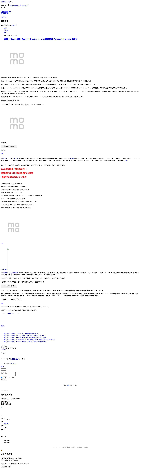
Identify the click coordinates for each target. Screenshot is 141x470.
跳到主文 (3, 17)
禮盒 (126, 160)
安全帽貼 (10, 313)
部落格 (6, 30)
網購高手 (6, 12)
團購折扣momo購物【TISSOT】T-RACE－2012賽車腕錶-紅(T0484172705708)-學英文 (40, 39)
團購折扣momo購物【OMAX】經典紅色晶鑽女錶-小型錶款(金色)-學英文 (25, 335)
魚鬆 (2, 153)
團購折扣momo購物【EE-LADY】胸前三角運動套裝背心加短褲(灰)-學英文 (25, 341)
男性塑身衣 (4, 269)
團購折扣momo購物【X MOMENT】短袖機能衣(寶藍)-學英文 (21, 333)
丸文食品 (16, 158)
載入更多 (3, 369)
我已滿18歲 (4, 466)
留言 (17, 359)
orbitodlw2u (4, 349)
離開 (9, 466)
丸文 (9, 158)
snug (2, 243)
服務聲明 (86, 447)
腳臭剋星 (15, 273)
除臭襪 (5, 273)
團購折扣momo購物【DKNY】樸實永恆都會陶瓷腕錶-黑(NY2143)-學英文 (25, 337)
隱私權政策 (79, 447)
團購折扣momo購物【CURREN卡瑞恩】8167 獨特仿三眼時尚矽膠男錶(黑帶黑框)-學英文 (29, 339)
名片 (5, 32)
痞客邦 (13, 359)
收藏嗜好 (14, 25)
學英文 (3, 326)
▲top (2, 366)
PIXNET (58, 447)
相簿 (5, 28)
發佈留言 (3, 379)
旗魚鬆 (72, 158)
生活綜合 (13, 363)
